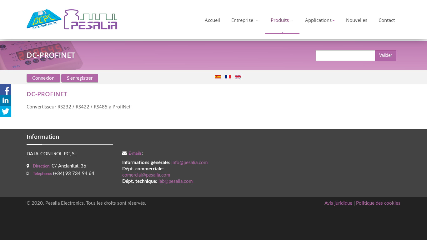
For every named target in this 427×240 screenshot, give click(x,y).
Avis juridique (338, 203)
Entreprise (242, 20)
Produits (280, 20)
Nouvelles (356, 20)
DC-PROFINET (47, 94)
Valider (385, 55)
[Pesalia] (72, 19)
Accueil (212, 20)
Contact (387, 20)
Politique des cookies (378, 203)
